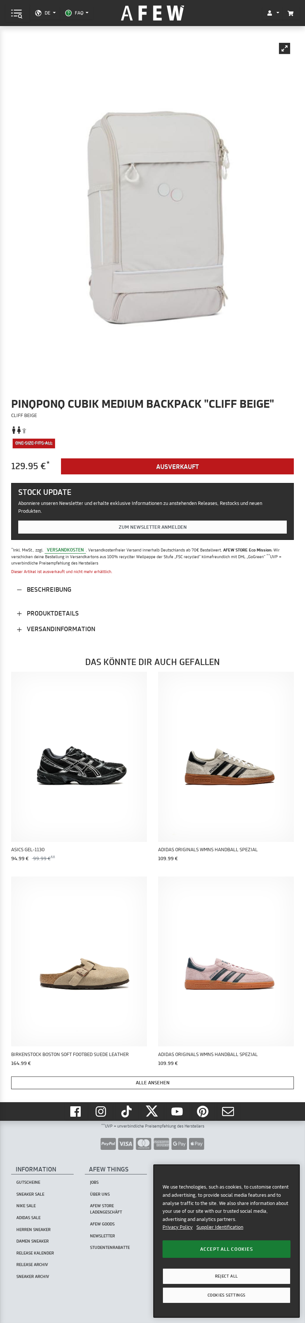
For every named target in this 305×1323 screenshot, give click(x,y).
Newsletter (102, 1235)
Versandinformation (60, 629)
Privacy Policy (178, 1227)
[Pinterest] (203, 1111)
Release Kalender (35, 1253)
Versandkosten (65, 550)
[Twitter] (152, 1111)
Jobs (94, 1182)
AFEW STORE (152, 13)
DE (47, 13)
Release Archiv (32, 1264)
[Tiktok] (127, 1111)
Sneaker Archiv (32, 1276)
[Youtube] (178, 1111)
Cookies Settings (226, 1295)
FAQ (79, 13)
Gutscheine (28, 1182)
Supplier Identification (219, 1227)
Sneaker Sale (30, 1194)
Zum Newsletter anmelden (153, 527)
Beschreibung (48, 589)
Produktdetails (52, 613)
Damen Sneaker (32, 1241)
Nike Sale (26, 1205)
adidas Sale (28, 1217)
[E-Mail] (229, 1111)
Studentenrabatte (110, 1247)
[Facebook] (76, 1111)
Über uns (100, 1194)
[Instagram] (102, 1111)
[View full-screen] (284, 48)
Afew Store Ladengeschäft (106, 1209)
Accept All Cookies (226, 1249)
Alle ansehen (153, 1082)
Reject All (226, 1276)
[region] (226, 1240)
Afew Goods (102, 1224)
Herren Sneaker (33, 1229)
